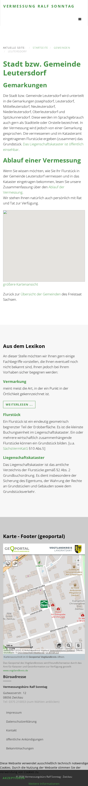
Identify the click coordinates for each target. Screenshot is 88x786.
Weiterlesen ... (19, 404)
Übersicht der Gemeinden (41, 294)
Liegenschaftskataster (23, 457)
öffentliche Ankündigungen (24, 739)
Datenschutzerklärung (21, 721)
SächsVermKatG (15, 448)
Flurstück (11, 414)
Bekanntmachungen (20, 748)
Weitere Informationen (44, 784)
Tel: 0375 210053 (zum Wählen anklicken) (31, 702)
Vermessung (39, 6)
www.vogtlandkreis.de (15, 670)
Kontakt (11, 730)
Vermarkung (14, 381)
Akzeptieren (14, 778)
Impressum (14, 712)
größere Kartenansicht (20, 284)
